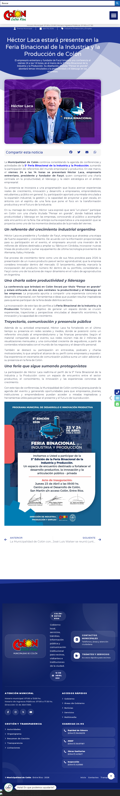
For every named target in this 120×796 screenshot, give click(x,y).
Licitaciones (13, 748)
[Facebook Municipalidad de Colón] (8, 712)
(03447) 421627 (75, 754)
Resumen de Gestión (18, 738)
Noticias (68, 708)
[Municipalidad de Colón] (25, 646)
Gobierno (69, 699)
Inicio (83, 777)
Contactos (93, 777)
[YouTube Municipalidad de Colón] (31, 712)
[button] (113, 15)
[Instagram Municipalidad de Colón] (15, 712)
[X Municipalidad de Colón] (23, 712)
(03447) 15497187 (76, 744)
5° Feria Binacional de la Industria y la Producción (57, 165)
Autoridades (14, 729)
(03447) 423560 (75, 765)
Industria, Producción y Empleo (78, 28)
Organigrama (14, 734)
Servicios (69, 712)
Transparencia (15, 743)
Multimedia (70, 717)
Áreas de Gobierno (74, 703)
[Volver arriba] (111, 776)
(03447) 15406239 (76, 733)
